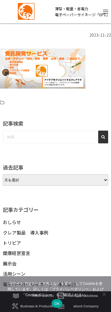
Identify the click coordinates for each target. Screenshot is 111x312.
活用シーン (14, 273)
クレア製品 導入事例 (25, 232)
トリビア (12, 242)
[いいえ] (104, 294)
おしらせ (12, 222)
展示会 (10, 263)
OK (57, 303)
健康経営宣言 (16, 253)
